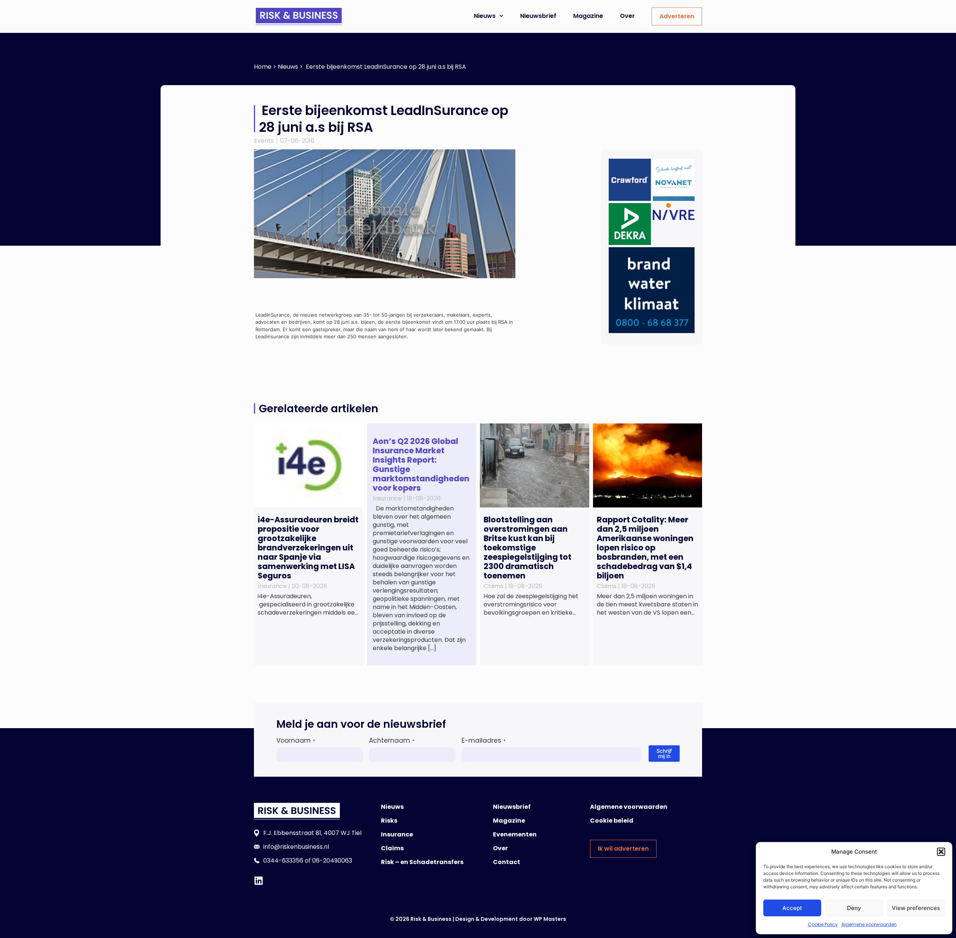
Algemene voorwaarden (869, 924)
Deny (854, 907)
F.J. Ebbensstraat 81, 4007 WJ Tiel (312, 833)
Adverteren (676, 16)
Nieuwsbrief (538, 16)
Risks (389, 820)
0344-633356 (283, 860)
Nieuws (485, 16)
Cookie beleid (611, 820)
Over (627, 16)
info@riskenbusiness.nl (296, 846)
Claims (392, 848)
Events (264, 140)
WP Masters (550, 919)
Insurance (397, 834)
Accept (792, 907)
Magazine (588, 16)
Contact (506, 862)
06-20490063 (332, 860)
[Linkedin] (258, 880)
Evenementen (515, 834)
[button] (941, 851)
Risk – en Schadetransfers (422, 862)
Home (262, 66)
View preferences (916, 907)
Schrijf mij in (664, 753)
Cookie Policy (823, 924)
